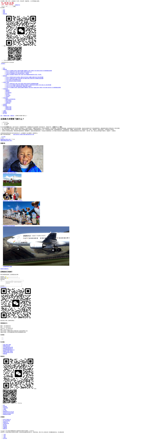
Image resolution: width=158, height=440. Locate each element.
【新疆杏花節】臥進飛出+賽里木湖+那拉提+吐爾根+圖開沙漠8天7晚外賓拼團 (24, 77)
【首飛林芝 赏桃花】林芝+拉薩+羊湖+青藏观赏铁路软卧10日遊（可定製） (23, 74)
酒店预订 (5, 424)
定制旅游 (5, 104)
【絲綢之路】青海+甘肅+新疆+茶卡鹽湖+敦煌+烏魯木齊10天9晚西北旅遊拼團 (24, 78)
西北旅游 (7, 93)
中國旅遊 (5, 427)
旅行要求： (2, 286)
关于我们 (5, 410)
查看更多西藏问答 (4, 268)
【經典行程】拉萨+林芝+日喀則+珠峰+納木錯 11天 (18, 72)
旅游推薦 (5, 426)
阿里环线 (5, 13)
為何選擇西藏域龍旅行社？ (9, 349)
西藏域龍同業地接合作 (8, 348)
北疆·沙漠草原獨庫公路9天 (13, 79)
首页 (1, 115)
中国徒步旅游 (8, 101)
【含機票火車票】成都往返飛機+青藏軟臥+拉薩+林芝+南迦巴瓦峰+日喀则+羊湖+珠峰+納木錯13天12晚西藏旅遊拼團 (33, 87)
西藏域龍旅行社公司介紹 (8, 411)
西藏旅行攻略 (8, 106)
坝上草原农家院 (6, 420)
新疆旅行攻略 (8, 108)
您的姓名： (3, 276)
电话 (4, 435)
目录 (4, 434)
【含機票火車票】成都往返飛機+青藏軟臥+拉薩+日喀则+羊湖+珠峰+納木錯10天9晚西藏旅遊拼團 (28, 70)
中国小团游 (7, 95)
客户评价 (5, 113)
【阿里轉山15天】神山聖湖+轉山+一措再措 (17, 73)
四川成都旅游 (8, 92)
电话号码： (2, 279)
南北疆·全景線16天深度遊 (13, 81)
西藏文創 (5, 428)
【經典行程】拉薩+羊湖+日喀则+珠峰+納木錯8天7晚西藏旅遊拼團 (21, 83)
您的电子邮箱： (4, 278)
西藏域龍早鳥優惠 (7, 414)
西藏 (4, 11)
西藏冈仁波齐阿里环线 (10, 99)
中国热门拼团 (6, 82)
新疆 (4, 9)
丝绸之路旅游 (8, 100)
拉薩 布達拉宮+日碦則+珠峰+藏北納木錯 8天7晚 (23, 134)
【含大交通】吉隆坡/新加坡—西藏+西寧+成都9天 (18, 86)
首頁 (4, 68)
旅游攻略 (5, 105)
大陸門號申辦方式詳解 (8, 352)
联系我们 (2, 63)
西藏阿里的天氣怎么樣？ (5, 139)
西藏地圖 (5, 353)
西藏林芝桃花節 (6, 345)
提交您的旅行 (3, 287)
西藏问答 (12, 115)
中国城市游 (5, 88)
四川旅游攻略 (8, 109)
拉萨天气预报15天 (7, 419)
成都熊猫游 (7, 103)
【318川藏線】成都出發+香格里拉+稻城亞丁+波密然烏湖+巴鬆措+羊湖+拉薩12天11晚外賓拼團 (28, 84)
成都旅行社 (5, 422)
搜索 (14, 6)
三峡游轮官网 (6, 423)
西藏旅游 (5, 69)
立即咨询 (5, 438)
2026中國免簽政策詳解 (8, 347)
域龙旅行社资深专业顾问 (8, 413)
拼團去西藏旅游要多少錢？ (6, 140)
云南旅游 (7, 96)
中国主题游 (5, 97)
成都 (4, 12)
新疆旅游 (5, 75)
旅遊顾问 (5, 112)
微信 (4, 437)
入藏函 (4, 110)
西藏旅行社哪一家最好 (8, 351)
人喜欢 (2, 136)
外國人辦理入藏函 (7, 344)
